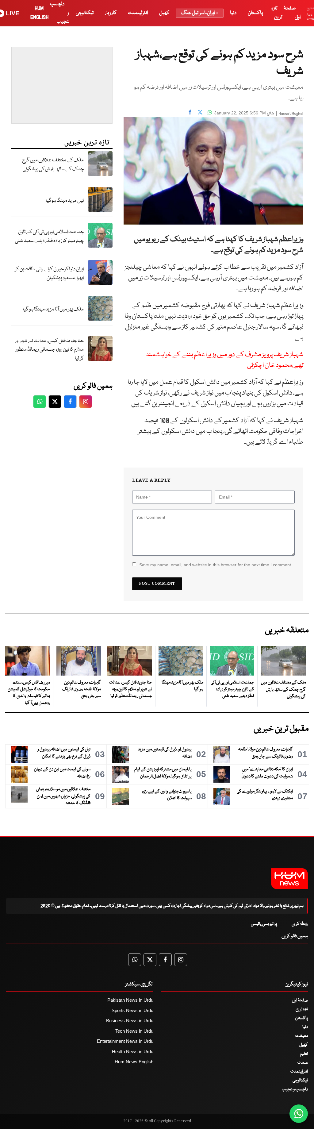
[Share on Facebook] (190, 112)
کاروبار (111, 13)
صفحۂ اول (300, 1000)
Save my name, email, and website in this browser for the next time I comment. (215, 564)
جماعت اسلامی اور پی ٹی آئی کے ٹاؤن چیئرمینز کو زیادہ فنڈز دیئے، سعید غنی (49, 236)
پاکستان (255, 13)
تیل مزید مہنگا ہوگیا (65, 201)
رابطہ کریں (300, 924)
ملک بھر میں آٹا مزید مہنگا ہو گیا (53, 309)
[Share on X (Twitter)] (200, 112)
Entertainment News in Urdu (125, 1041)
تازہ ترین (302, 1009)
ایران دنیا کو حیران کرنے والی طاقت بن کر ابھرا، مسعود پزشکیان (49, 273)
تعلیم (304, 1053)
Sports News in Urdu (132, 1010)
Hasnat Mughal (291, 114)
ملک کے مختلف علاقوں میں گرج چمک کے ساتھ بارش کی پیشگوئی (53, 164)
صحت (302, 1062)
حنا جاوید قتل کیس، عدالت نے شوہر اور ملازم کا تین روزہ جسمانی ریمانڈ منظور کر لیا (49, 349)
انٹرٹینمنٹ (138, 13)
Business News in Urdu (129, 1020)
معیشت (301, 1036)
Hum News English (134, 1061)
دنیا (233, 13)
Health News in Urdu (132, 1051)
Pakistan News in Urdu (130, 1000)
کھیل (164, 13)
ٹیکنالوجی (85, 13)
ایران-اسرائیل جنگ (198, 13)
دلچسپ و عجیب (295, 1089)
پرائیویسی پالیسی (264, 924)
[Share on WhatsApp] (209, 112)
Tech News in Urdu (134, 1031)
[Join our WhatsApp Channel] (298, 1113)
